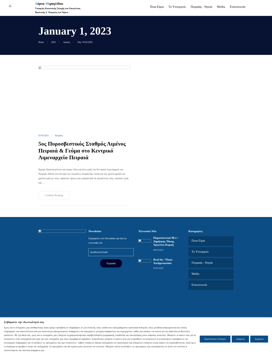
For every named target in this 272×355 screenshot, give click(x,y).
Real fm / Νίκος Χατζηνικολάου (162, 261)
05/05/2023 (158, 268)
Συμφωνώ (259, 339)
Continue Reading (54, 195)
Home (41, 42)
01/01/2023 (43, 135)
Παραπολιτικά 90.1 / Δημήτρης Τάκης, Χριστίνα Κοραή (165, 241)
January (66, 42)
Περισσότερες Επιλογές (215, 339)
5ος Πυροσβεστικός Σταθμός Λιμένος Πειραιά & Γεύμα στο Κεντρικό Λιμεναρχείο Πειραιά (82, 151)
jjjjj (258, 10)
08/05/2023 (158, 250)
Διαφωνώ (240, 339)
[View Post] (84, 96)
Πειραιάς (59, 135)
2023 (53, 42)
